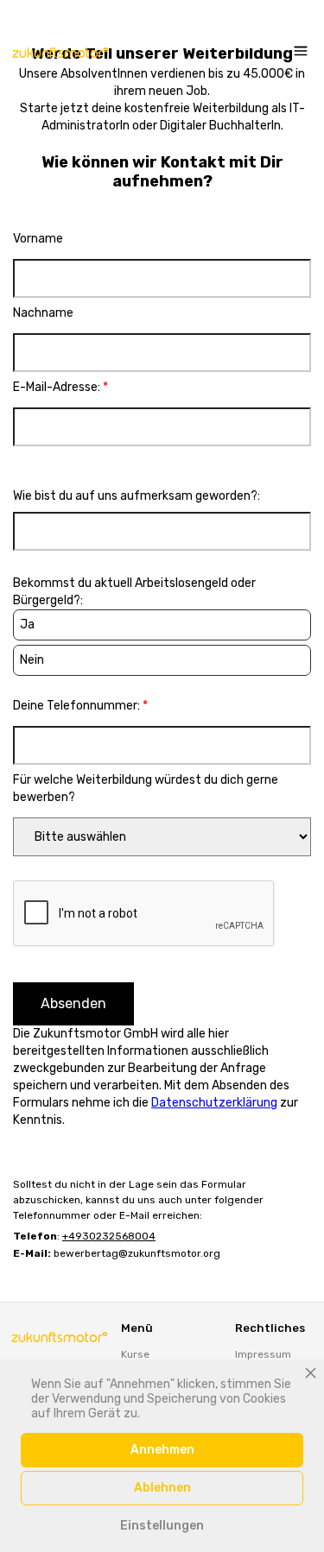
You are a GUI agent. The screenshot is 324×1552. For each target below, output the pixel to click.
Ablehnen (162, 1487)
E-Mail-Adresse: (60, 387)
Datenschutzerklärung (214, 1102)
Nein (32, 660)
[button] (296, 51)
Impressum (263, 1354)
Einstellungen (162, 1525)
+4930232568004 (109, 1236)
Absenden (73, 1003)
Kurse (135, 1354)
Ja (27, 624)
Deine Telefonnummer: (80, 705)
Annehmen (162, 1449)
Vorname (38, 238)
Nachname (43, 313)
